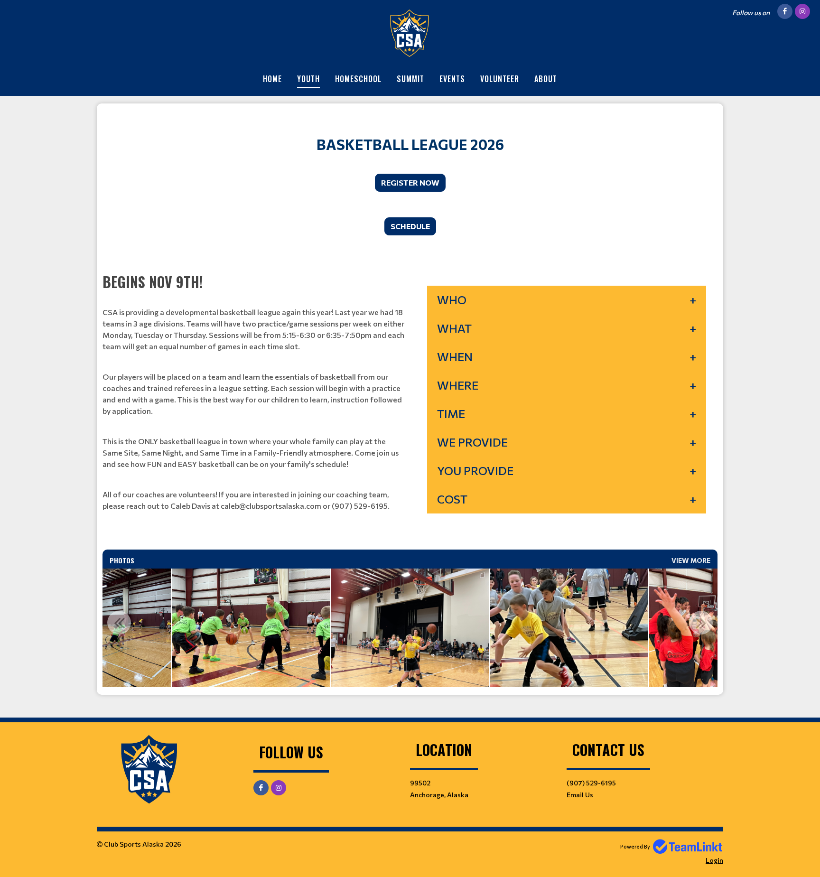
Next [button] (701, 622)
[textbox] (410, 133)
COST (452, 499)
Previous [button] (119, 622)
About (545, 78)
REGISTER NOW (410, 182)
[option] (250, 628)
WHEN (455, 357)
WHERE (457, 385)
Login (714, 860)
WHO (451, 300)
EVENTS (452, 78)
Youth (308, 78)
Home (272, 78)
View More (690, 560)
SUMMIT (410, 78)
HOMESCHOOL (358, 78)
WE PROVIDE (472, 442)
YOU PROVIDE (475, 470)
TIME (451, 413)
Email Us (580, 795)
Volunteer (499, 78)
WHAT (454, 328)
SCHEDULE (410, 226)
